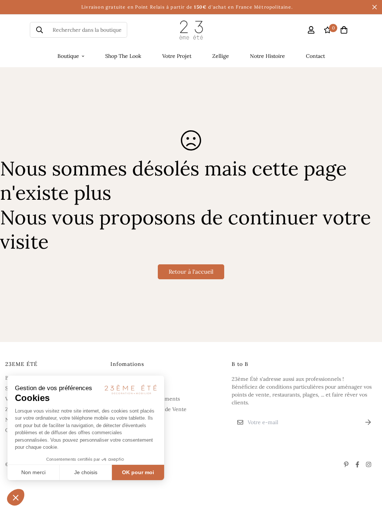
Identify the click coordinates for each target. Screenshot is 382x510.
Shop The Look (123, 56)
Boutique (68, 56)
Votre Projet (176, 56)
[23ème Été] (191, 30)
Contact (315, 56)
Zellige (220, 56)
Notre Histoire (267, 56)
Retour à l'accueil (191, 271)
